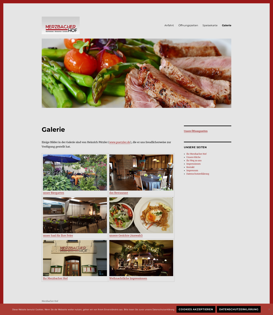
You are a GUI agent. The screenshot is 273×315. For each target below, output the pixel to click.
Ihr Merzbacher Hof (55, 278)
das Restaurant (118, 192)
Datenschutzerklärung (197, 174)
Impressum (192, 170)
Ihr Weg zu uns (194, 160)
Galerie (226, 25)
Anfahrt (169, 25)
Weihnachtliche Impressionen (128, 278)
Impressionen (193, 164)
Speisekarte (210, 25)
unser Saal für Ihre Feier (58, 235)
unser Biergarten (53, 192)
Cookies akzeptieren (196, 309)
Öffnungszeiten (188, 25)
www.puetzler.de (119, 142)
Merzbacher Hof (50, 301)
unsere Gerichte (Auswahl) (126, 235)
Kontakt (190, 167)
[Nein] (269, 309)
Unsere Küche (193, 157)
